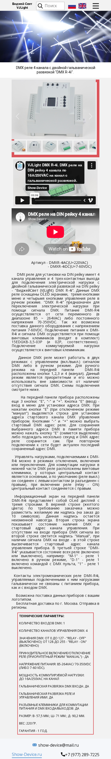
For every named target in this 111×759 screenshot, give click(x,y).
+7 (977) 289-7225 (82, 754)
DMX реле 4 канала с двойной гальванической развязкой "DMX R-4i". (55, 70)
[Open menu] (95, 6)
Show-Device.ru (27, 754)
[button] (17, 116)
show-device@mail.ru (58, 745)
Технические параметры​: (55, 673)
